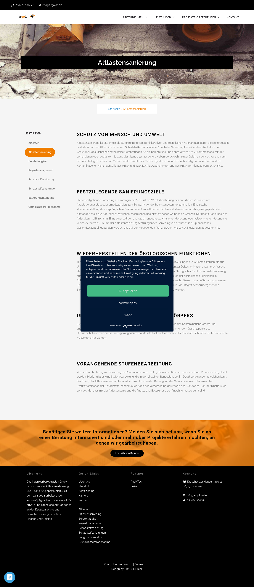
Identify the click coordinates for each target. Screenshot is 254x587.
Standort (84, 486)
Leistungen (163, 17)
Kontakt (233, 17)
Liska (134, 486)
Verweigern (128, 303)
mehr (128, 315)
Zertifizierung (86, 490)
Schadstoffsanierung (41, 179)
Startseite (114, 108)
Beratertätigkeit (37, 161)
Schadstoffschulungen (42, 188)
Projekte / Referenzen (199, 17)
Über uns (84, 481)
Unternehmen (133, 17)
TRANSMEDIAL (133, 568)
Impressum (125, 564)
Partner (83, 500)
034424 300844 (196, 500)
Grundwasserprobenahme (44, 206)
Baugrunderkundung (41, 197)
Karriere (83, 495)
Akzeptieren (127, 291)
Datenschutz (142, 564)
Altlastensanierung (39, 152)
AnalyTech (137, 481)
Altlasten (33, 142)
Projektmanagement (40, 170)
